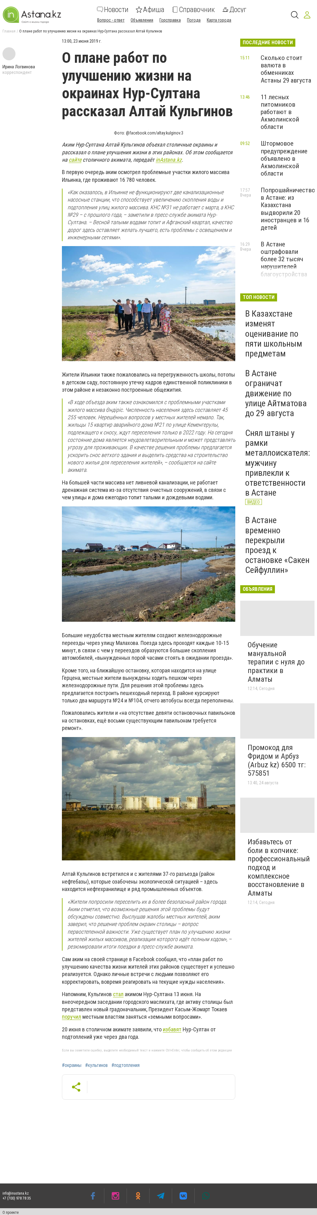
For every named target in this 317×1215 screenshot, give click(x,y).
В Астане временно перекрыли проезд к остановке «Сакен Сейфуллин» (277, 545)
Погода (194, 20)
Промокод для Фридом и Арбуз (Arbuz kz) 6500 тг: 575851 (277, 760)
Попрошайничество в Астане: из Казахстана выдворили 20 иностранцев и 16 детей (288, 208)
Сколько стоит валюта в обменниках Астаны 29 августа (286, 69)
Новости (116, 9)
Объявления (142, 20)
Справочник (197, 9)
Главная (8, 31)
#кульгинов (96, 1065)
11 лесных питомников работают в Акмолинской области (280, 112)
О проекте (10, 1212)
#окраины (71, 1065)
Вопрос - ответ (110, 20)
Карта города (219, 20)
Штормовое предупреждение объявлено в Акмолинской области (284, 158)
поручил (71, 1016)
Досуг (237, 9)
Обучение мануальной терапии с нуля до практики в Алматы (276, 662)
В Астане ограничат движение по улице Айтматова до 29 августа (276, 393)
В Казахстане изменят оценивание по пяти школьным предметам (273, 334)
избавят (172, 1029)
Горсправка (170, 20)
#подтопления (125, 1065)
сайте (75, 159)
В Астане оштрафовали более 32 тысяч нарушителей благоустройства (284, 259)
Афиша (153, 9)
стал (118, 994)
